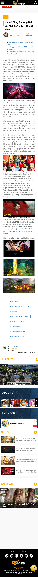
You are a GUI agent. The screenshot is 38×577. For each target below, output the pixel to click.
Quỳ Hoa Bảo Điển (15, 326)
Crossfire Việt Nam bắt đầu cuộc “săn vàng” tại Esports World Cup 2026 (18, 384)
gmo (28, 306)
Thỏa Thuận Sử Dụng (19, 569)
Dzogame (14, 348)
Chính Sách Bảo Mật (19, 567)
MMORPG (16, 347)
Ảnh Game (8, 484)
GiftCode (7, 432)
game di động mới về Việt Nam (19, 316)
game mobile (14, 301)
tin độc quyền (14, 311)
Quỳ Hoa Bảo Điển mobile (17, 331)
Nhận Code (26, 440)
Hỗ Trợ (24, 551)
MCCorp (23, 321)
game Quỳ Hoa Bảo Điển (17, 336)
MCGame (12, 321)
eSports (4, 365)
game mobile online (16, 306)
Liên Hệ (13, 551)
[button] (36, 405)
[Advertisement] (19, 529)
